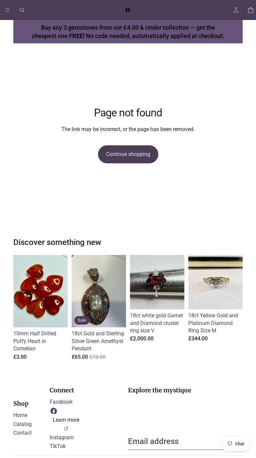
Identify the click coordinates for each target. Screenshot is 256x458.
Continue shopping (128, 154)
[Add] (57, 317)
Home (20, 415)
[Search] (22, 10)
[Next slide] (177, 282)
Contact (22, 433)
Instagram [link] (62, 437)
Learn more (66, 420)
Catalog (22, 424)
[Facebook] (54, 411)
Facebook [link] (61, 402)
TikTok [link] (58, 446)
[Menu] (7, 10)
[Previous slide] (137, 282)
